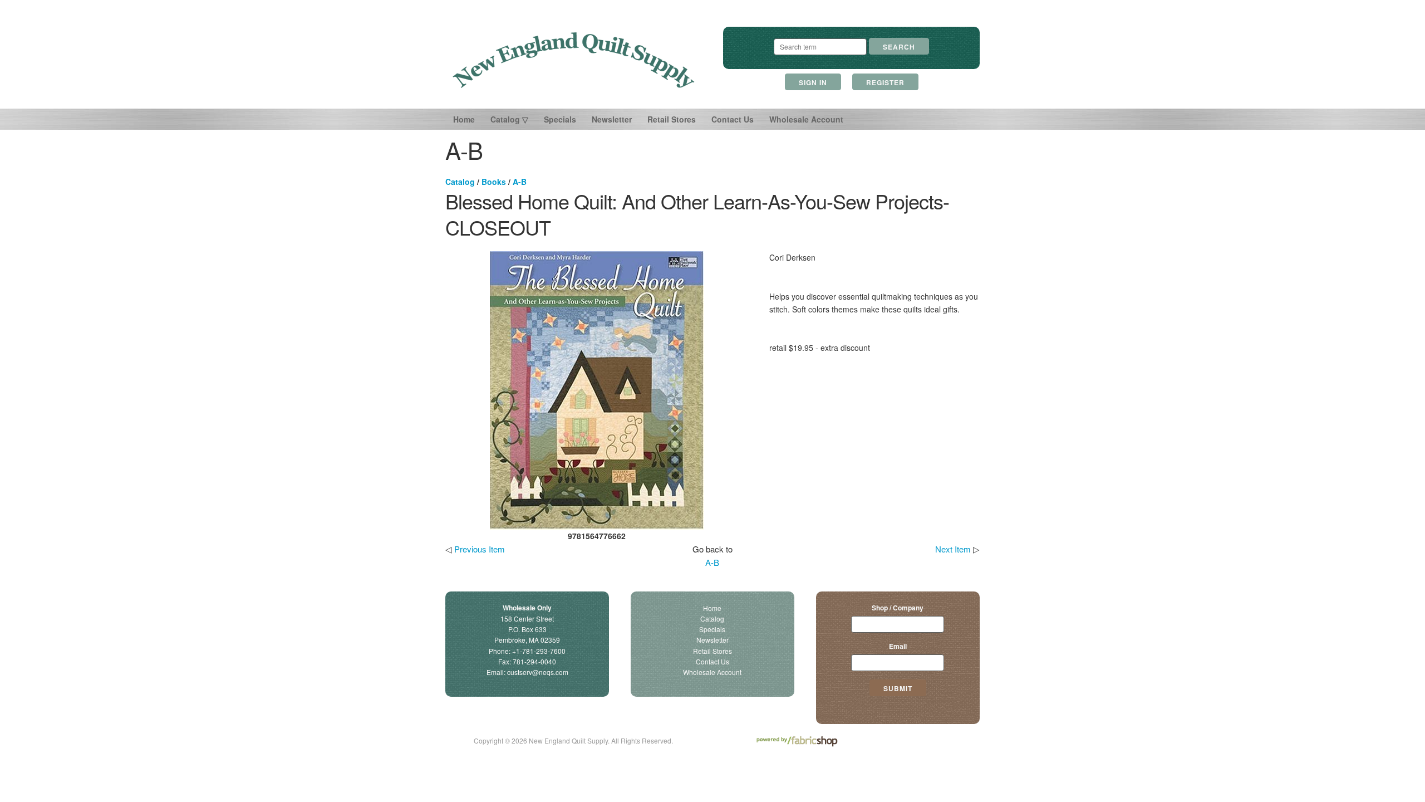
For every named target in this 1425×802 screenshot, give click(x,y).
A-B (520, 181)
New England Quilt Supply (574, 60)
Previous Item (479, 549)
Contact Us (732, 119)
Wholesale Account (806, 119)
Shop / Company (897, 608)
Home (464, 119)
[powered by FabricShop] (797, 741)
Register (885, 82)
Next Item (953, 549)
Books (493, 181)
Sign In (813, 82)
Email (898, 646)
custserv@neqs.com (537, 672)
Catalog (460, 181)
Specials (560, 119)
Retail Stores (671, 119)
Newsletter (612, 119)
